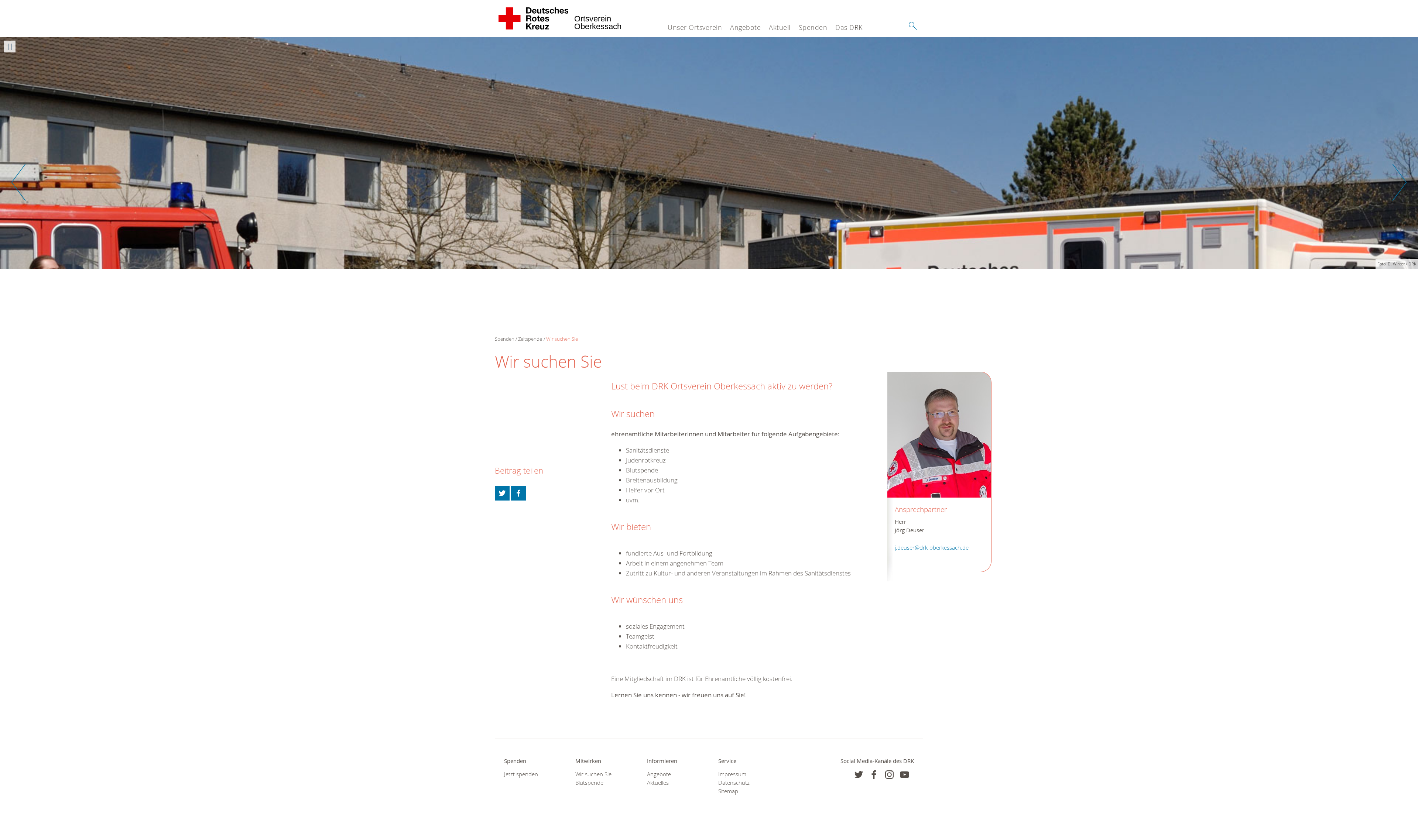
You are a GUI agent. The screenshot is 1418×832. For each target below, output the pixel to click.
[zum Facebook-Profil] (858, 774)
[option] (709, 153)
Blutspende (589, 782)
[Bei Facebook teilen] (518, 493)
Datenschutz (734, 782)
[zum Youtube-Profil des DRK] (904, 774)
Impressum (732, 774)
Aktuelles (658, 782)
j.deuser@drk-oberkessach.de (932, 547)
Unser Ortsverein (695, 27)
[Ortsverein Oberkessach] (534, 18)
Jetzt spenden (521, 774)
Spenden (813, 27)
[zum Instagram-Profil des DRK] (889, 774)
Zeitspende (530, 339)
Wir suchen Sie (562, 339)
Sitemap (728, 791)
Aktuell (780, 27)
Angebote (745, 27)
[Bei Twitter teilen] (502, 493)
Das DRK (849, 27)
